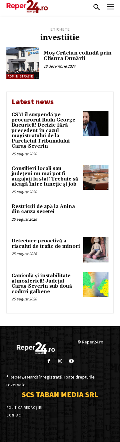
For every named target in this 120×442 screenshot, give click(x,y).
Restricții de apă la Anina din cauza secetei (43, 209)
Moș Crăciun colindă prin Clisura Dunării (77, 56)
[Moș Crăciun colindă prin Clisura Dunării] (22, 63)
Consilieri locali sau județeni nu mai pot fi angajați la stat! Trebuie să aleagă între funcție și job (45, 177)
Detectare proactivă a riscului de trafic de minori (46, 243)
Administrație (20, 76)
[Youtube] (71, 361)
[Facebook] (49, 361)
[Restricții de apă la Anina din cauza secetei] (95, 215)
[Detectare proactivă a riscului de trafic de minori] (95, 249)
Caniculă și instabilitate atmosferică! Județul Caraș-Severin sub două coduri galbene (42, 284)
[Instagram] (60, 361)
